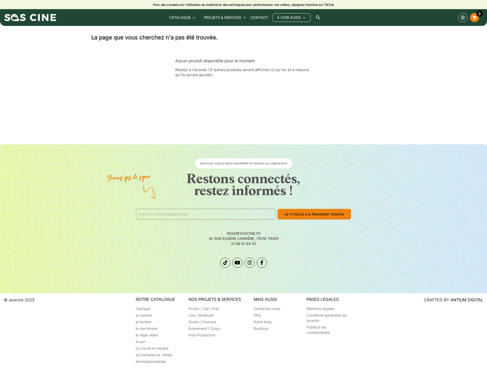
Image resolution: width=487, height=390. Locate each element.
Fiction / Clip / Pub (203, 308)
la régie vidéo (147, 335)
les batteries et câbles (154, 355)
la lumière (143, 322)
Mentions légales (320, 308)
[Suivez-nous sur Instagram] (250, 263)
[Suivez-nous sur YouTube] (237, 263)
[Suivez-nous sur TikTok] (225, 263)
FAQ (257, 315)
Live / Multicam (201, 315)
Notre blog (262, 322)
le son (140, 341)
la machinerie (147, 328)
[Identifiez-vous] (462, 17)
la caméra (144, 315)
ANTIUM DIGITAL (466, 299)
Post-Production (201, 335)
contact (259, 17)
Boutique (261, 328)
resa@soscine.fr (243, 233)
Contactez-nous (267, 308)
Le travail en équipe (152, 348)
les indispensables (151, 361)
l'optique (143, 308)
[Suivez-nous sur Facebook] (262, 263)
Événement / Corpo (204, 328)
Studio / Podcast (202, 322)
